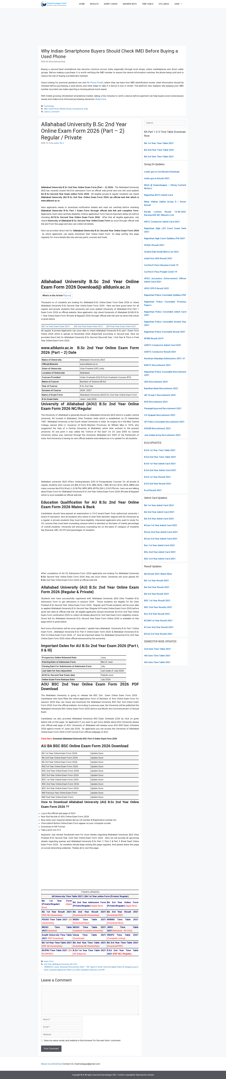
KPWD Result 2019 (153, 338)
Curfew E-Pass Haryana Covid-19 (161, 265)
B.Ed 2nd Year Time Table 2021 (160, 457)
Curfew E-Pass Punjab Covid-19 (160, 271)
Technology (49, 106)
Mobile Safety (65, 109)
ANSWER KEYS (130, 4)
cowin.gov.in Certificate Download (161, 171)
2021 (174, 525)
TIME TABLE (147, 4)
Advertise (56, 1064)
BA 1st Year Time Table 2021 (159, 143)
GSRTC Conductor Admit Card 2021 (162, 345)
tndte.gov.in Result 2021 (157, 178)
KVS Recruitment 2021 (156, 401)
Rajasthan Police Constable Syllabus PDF (165, 295)
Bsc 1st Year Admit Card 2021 (159, 545)
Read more (100, 99)
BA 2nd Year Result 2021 (157, 587)
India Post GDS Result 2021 (158, 258)
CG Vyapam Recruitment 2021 (160, 415)
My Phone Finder (95, 82)
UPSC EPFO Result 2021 (156, 288)
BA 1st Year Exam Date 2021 (56, 326)
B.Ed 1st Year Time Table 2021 (160, 450)
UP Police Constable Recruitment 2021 (164, 421)
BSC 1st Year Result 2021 (157, 600)
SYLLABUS (164, 4)
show (68, 295)
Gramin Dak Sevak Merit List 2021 (161, 251)
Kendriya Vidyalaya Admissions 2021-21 (164, 358)
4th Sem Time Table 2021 (157, 655)
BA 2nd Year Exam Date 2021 (88, 326)
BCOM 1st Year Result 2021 (158, 620)
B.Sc (75, 964)
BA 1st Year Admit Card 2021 (159, 505)
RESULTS (94, 4)
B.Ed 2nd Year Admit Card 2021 (160, 470)
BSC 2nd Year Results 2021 (158, 607)
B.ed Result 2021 (153, 490)
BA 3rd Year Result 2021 (156, 594)
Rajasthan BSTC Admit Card (158, 195)
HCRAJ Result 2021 (154, 245)
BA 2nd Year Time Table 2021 (159, 150)
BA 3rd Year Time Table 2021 (159, 156)
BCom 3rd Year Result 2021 (158, 634)
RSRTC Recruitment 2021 (157, 365)
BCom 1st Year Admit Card (158, 525)
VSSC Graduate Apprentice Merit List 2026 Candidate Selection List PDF (74, 970)
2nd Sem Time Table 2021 (157, 649)
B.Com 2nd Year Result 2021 (159, 627)
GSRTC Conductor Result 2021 (160, 351)
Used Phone (54, 109)
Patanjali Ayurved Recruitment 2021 (163, 408)
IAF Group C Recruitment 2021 (160, 395)
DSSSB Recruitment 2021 (157, 428)
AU (71, 964)
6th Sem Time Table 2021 (157, 662)
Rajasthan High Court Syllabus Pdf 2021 (164, 238)
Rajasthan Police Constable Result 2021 (164, 331)
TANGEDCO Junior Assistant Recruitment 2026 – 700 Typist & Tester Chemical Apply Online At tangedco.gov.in (91, 967)
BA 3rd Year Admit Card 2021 (159, 518)
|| (68, 896)
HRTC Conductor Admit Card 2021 (162, 221)
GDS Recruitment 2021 (156, 381)
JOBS (176, 4)
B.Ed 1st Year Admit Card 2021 (160, 463)
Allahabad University (60, 964)
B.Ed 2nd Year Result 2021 (157, 483)
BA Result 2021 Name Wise (158, 574)
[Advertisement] (113, 26)
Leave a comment (51, 112)
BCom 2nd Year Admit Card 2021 (161, 532)
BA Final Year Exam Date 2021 (121, 326)
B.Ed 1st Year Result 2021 (157, 477)
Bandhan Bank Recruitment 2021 (161, 388)
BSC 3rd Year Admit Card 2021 (160, 558)
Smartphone (77, 109)
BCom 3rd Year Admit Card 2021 (160, 538)
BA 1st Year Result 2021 (156, 580)
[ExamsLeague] (55, 4)
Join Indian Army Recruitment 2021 (162, 435)
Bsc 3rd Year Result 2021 (157, 614)
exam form (48, 961)
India (86, 109)
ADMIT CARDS (110, 4)
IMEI (46, 109)
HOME (82, 4)
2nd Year (47, 964)
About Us (45, 1064)
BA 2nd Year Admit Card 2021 (159, 512)
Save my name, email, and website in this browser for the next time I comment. (82, 1040)
